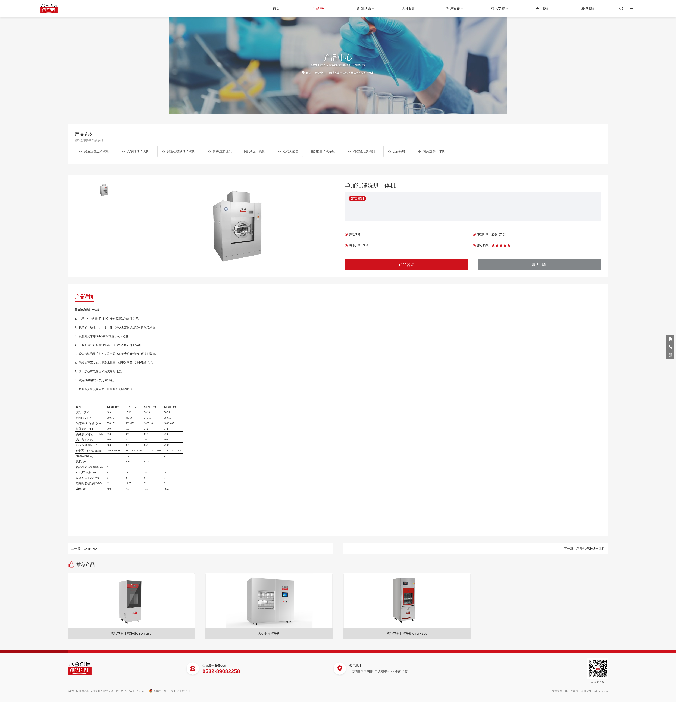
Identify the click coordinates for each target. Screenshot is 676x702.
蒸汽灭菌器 (291, 151)
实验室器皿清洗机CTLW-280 (131, 633)
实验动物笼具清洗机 (181, 151)
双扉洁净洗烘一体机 (590, 548)
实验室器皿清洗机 (96, 151)
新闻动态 (364, 8)
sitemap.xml (601, 690)
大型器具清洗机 (138, 151)
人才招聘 (409, 8)
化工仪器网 (571, 690)
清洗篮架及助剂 (364, 151)
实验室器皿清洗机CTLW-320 (407, 633)
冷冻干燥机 (257, 151)
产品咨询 (406, 264)
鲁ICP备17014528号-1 (177, 690)
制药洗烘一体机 (338, 72)
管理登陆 (586, 690)
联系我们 (588, 8)
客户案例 (453, 8)
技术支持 (498, 8)
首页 (276, 8)
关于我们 (543, 8)
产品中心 (319, 8)
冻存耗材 (399, 151)
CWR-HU (90, 548)
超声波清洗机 (222, 151)
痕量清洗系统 (325, 151)
